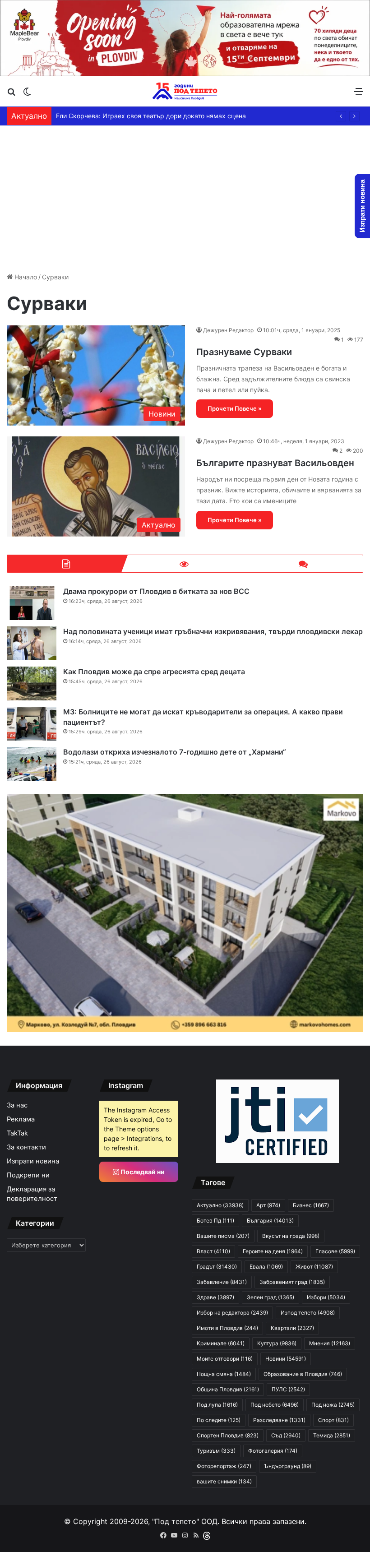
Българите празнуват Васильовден (275, 463)
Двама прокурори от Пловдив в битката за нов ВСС (156, 591)
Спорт (333, 1420)
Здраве (215, 1297)
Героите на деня (273, 1251)
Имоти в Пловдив (227, 1328)
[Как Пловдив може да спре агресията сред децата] (31, 683)
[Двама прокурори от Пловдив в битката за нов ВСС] (31, 603)
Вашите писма (223, 1235)
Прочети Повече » (235, 408)
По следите (218, 1420)
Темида (331, 1435)
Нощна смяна (224, 1374)
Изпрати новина (33, 1161)
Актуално (220, 1205)
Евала (266, 1266)
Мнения (329, 1343)
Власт (213, 1251)
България (270, 1220)
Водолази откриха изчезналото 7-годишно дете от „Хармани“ (174, 751)
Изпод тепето (308, 1312)
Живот (314, 1266)
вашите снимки (224, 1481)
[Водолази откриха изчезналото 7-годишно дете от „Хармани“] (31, 764)
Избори (326, 1297)
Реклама (21, 1119)
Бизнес (311, 1205)
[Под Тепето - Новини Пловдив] (185, 91)
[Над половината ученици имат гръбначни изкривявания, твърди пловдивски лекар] (31, 643)
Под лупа (217, 1404)
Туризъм (216, 1450)
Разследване (279, 1420)
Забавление (222, 1282)
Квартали (292, 1328)
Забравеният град (292, 1282)
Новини (285, 1358)
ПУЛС (288, 1389)
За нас (17, 1105)
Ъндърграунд (287, 1466)
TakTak (17, 1133)
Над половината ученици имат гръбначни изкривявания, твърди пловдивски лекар (213, 631)
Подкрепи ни (28, 1175)
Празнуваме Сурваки (244, 352)
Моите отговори (225, 1358)
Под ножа (333, 1404)
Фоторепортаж (224, 1466)
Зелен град (270, 1297)
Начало (25, 277)
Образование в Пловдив (303, 1374)
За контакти (26, 1147)
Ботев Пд (215, 1220)
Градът (217, 1266)
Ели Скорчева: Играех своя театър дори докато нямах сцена (151, 116)
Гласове (335, 1251)
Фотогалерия (272, 1450)
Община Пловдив (228, 1389)
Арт (268, 1205)
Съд (286, 1435)
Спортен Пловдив (228, 1435)
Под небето (274, 1404)
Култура (276, 1343)
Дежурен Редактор (228, 330)
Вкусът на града (290, 1235)
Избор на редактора (232, 1312)
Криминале (221, 1343)
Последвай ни (142, 1172)
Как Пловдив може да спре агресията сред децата (154, 671)
